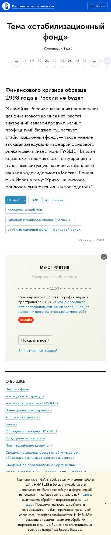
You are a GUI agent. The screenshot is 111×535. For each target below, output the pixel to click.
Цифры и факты (17, 389)
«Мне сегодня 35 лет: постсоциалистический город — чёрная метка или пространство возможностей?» (53, 306)
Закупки (11, 424)
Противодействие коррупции (28, 445)
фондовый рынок (66, 229)
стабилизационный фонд (27, 229)
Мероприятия (54, 267)
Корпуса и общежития (22, 417)
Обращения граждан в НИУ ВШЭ (31, 431)
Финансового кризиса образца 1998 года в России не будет (45, 94)
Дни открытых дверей (37, 350)
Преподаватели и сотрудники (28, 410)
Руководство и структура (24, 396)
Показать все (34, 340)
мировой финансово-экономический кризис (41, 219)
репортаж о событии (25, 209)
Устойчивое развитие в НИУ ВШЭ (31, 403)
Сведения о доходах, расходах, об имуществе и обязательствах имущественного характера (43, 455)
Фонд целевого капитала (25, 438)
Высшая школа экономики (33, 6)
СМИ (34, 199)
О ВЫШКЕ (15, 381)
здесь (87, 494)
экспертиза (53, 199)
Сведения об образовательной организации (40, 465)
